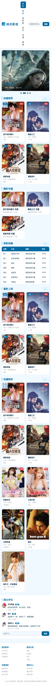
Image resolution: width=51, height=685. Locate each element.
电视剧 (23, 20)
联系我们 (5, 654)
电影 (23, 12)
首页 (23, 5)
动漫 (23, 36)
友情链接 (5, 657)
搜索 (46, 24)
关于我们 (5, 651)
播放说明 (30, 671)
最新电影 (5, 669)
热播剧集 (5, 671)
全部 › (46, 244)
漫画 (23, 43)
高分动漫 (5, 674)
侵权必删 (30, 674)
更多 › (46, 99)
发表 (45, 634)
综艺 (23, 29)
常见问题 (30, 669)
